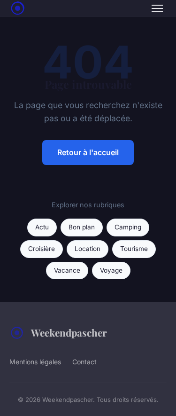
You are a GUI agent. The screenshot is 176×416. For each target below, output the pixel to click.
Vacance (67, 270)
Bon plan (82, 227)
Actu (42, 227)
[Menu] (157, 8)
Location (87, 248)
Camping (128, 227)
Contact (84, 362)
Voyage (111, 270)
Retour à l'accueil (88, 152)
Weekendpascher (69, 332)
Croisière (41, 248)
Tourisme (134, 248)
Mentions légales (35, 362)
